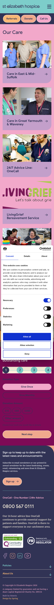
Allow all (27, 337)
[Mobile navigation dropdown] (47, 566)
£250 (27, 410)
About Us (8, 573)
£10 (7, 410)
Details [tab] (27, 256)
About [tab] (44, 256)
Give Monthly (27, 395)
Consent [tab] (10, 256)
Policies (7, 565)
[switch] (47, 308)
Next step (27, 434)
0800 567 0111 (18, 506)
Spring (15, 598)
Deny (27, 354)
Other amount (13, 418)
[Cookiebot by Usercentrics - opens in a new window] (39, 249)
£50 (17, 410)
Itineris (13, 595)
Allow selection (27, 345)
